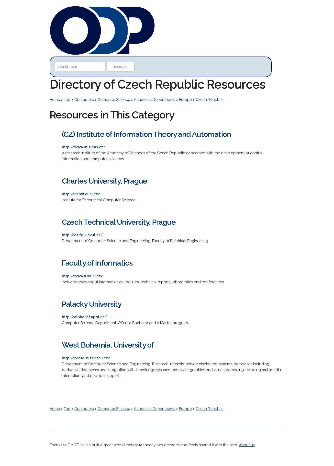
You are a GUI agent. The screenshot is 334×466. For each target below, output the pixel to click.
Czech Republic (209, 99)
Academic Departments (154, 99)
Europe (185, 99)
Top (67, 99)
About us (247, 445)
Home (55, 99)
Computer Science (114, 99)
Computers (84, 99)
